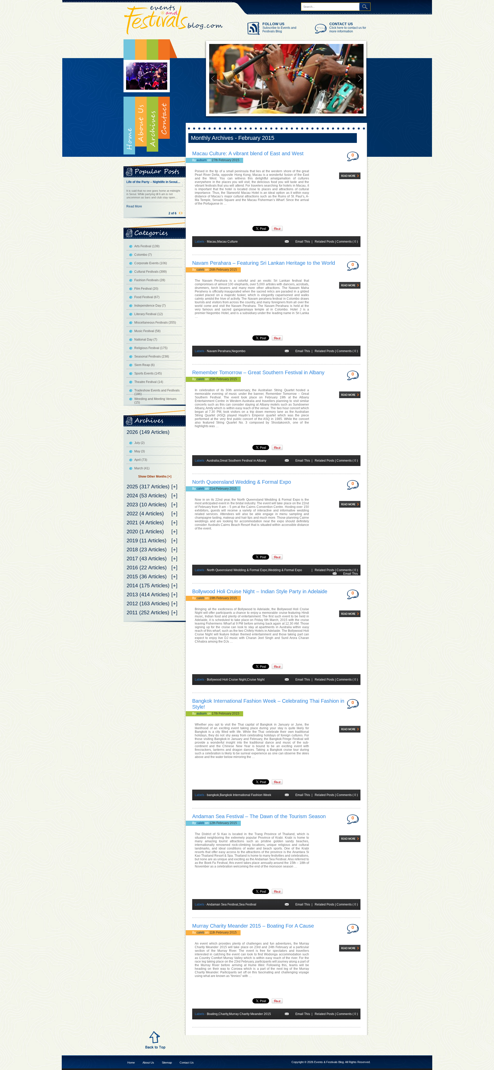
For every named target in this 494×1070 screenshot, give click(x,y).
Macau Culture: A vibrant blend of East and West (248, 153)
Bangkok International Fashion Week (245, 795)
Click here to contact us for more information (347, 29)
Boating (212, 1014)
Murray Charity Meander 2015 (250, 1014)
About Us (148, 1062)
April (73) (140, 460)
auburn (202, 160)
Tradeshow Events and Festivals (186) (157, 392)
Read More (168, 210)
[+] (174, 486)
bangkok (213, 795)
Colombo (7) (143, 255)
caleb (200, 269)
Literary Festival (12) (148, 314)
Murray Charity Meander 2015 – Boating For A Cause (253, 926)
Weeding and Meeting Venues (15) (155, 400)
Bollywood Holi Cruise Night (226, 679)
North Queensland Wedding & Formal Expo (241, 482)
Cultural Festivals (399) (150, 271)
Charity (223, 1014)
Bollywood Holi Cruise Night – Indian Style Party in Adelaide (259, 591)
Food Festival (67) (147, 297)
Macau (211, 241)
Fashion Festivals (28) (149, 280)
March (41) (141, 468)
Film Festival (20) (146, 288)
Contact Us (187, 1062)
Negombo (238, 351)
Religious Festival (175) (150, 348)
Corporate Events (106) (150, 263)
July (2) (139, 443)
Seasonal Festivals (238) (151, 356)
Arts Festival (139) (147, 246)
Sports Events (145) (148, 373)
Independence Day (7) (150, 305)
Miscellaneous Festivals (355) (155, 322)
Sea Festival (247, 904)
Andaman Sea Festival (222, 904)
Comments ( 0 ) (347, 241)
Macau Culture (227, 241)
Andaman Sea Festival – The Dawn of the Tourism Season (259, 816)
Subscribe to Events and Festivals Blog (279, 29)
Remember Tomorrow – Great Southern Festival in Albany (258, 372)
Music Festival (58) (147, 331)
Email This (302, 241)
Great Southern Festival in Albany (243, 460)
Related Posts (324, 241)
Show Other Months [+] (154, 476)
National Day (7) (145, 339)
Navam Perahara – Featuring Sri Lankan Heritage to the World (263, 263)
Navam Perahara (219, 351)
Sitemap (167, 1062)
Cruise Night (255, 679)
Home (129, 96)
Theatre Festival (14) (148, 382)
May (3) (139, 451)
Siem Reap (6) (144, 365)
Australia (213, 460)
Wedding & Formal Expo (285, 570)
